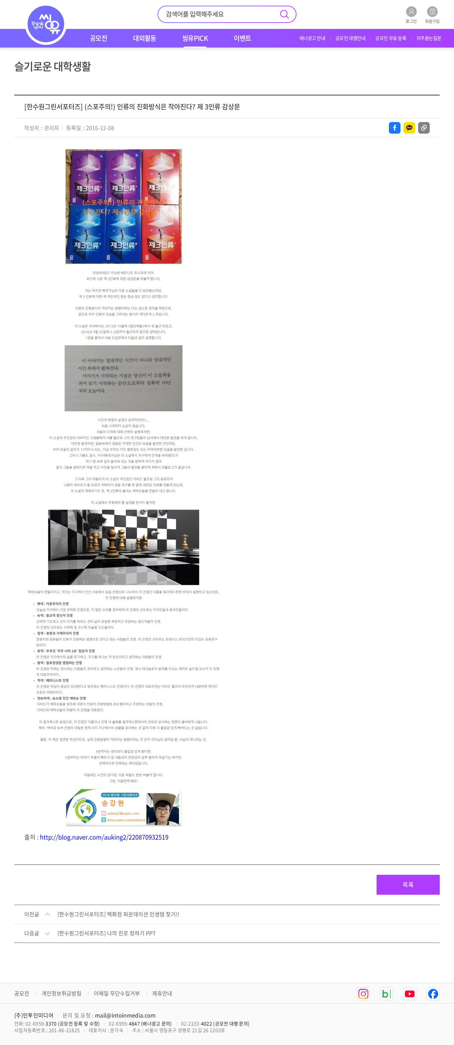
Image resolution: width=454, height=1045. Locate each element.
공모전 (21, 993)
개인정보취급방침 (61, 993)
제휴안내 (162, 993)
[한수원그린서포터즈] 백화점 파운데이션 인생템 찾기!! (118, 914)
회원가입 (432, 20)
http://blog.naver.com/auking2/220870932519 (104, 837)
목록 (408, 884)
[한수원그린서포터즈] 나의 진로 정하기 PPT (106, 933)
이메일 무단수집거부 (117, 993)
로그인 (411, 20)
